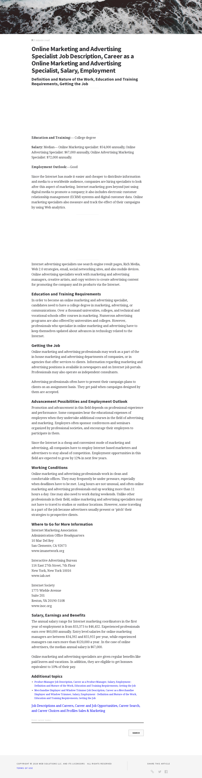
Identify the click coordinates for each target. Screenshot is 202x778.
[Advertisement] (88, 110)
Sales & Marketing (92, 711)
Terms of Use (25, 768)
